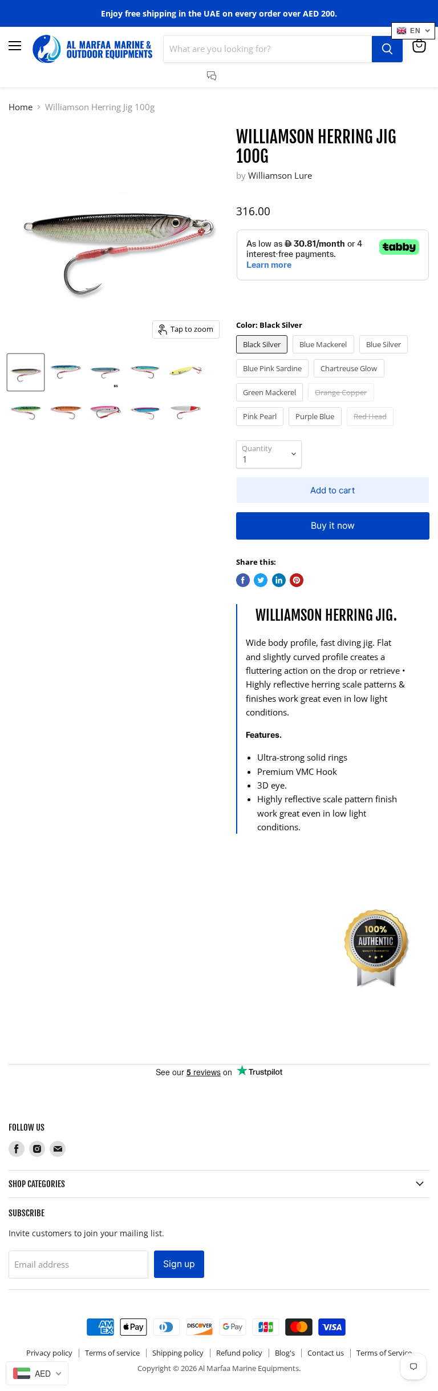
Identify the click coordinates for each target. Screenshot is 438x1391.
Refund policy (239, 1353)
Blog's (285, 1353)
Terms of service (112, 1353)
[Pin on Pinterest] (296, 580)
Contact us (325, 1353)
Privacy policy (49, 1353)
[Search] (387, 49)
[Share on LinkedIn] (279, 580)
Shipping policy (178, 1353)
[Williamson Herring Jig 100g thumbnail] (25, 372)
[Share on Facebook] (243, 580)
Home (21, 107)
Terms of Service (384, 1353)
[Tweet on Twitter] (260, 580)
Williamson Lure (280, 175)
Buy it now (333, 525)
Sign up (179, 1264)
